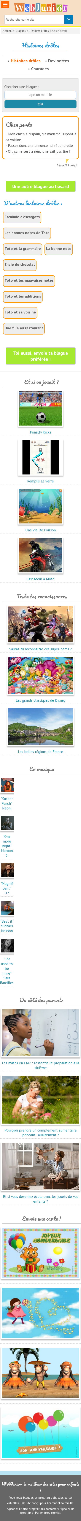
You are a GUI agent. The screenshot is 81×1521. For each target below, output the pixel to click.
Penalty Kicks (40, 432)
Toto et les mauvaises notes (29, 280)
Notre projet (29, 1509)
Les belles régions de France (40, 751)
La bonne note (58, 248)
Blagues (21, 31)
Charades (40, 68)
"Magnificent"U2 (6, 888)
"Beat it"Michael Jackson (7, 926)
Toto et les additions (23, 296)
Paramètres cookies (48, 1513)
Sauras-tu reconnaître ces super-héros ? (40, 649)
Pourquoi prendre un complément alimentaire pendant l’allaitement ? (41, 1132)
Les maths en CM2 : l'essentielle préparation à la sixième (40, 1065)
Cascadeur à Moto (40, 579)
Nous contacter (48, 1509)
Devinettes (58, 61)
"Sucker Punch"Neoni (7, 803)
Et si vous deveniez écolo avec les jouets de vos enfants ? (40, 1199)
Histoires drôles (39, 31)
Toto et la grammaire (23, 248)
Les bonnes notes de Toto (27, 232)
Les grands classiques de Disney (40, 700)
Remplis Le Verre (40, 481)
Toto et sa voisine (20, 312)
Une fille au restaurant (24, 327)
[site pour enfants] (41, 7)
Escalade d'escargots (22, 216)
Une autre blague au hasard (40, 186)
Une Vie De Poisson (40, 530)
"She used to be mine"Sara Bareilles (7, 971)
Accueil (7, 31)
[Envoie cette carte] (40, 1280)
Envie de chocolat (20, 264)
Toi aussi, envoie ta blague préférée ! (40, 356)
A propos (13, 1509)
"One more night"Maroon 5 (7, 846)
